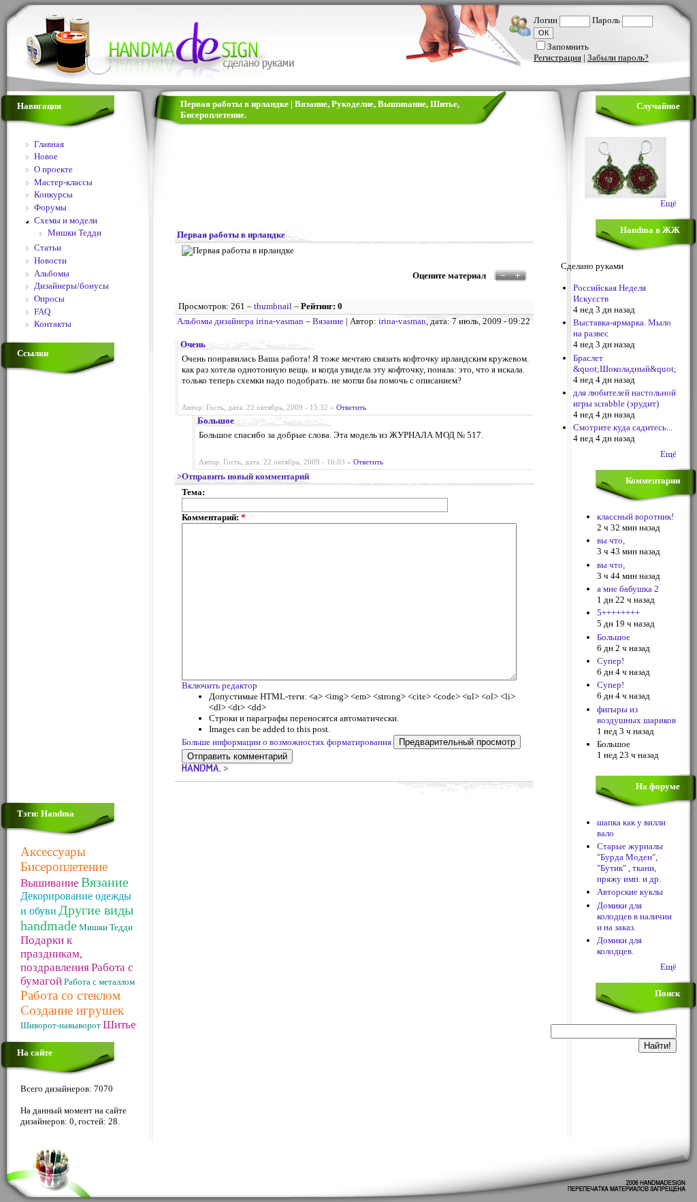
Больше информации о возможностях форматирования (286, 742)
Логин (545, 20)
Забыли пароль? (618, 57)
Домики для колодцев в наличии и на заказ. (634, 916)
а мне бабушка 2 (628, 589)
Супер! (610, 661)
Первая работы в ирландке (231, 235)
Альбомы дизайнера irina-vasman (240, 321)
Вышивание (49, 882)
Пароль (606, 20)
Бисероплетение (64, 866)
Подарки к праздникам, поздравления (54, 954)
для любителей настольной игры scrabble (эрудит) (624, 398)
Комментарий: (214, 517)
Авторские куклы (630, 892)
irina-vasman (402, 321)
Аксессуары (53, 851)
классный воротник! (635, 516)
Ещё (668, 203)
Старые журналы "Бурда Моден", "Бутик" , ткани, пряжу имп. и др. (630, 862)
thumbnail (273, 306)
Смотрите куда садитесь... (622, 427)
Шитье (119, 1024)
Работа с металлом (99, 982)
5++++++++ (618, 612)
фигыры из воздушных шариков (636, 714)
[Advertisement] (61, 588)
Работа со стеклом (70, 995)
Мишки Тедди (106, 927)
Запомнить (568, 47)
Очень (193, 344)
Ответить (351, 407)
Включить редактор (219, 685)
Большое (215, 420)
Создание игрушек (72, 1010)
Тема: (193, 492)
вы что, (611, 540)
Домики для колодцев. (619, 945)
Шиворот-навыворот (60, 1025)
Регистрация (557, 57)
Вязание (105, 881)
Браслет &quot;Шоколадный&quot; (625, 363)
